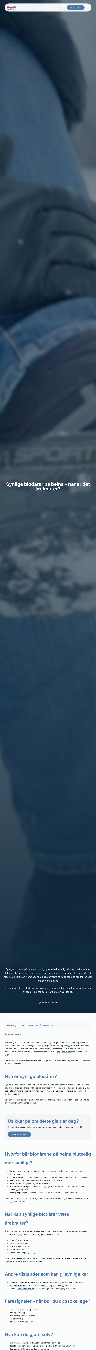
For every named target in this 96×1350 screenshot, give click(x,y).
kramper (20, 1249)
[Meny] (88, 8)
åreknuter (66, 1052)
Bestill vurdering (76, 7)
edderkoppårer (39, 1258)
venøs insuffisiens (25, 1288)
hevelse (45, 1285)
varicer (18, 1231)
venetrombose (20, 1285)
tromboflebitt (42, 1282)
